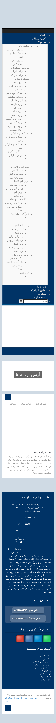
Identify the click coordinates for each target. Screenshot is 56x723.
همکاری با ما (45, 671)
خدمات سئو (35, 698)
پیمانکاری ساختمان (42, 668)
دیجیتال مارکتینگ (12, 698)
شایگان (8, 701)
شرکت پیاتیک (26, 404)
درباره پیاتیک (45, 674)
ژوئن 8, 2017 (41, 404)
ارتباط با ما (46, 677)
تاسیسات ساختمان (43, 665)
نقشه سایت (45, 680)
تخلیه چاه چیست (41, 452)
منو (28, 351)
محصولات (46, 659)
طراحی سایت (24, 698)
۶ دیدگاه (13, 404)
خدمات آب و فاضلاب (42, 662)
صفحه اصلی (45, 656)
